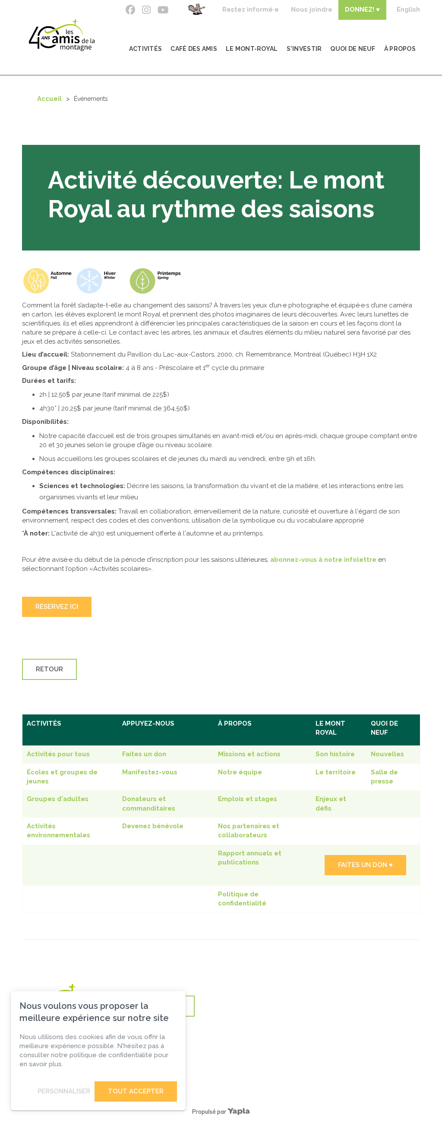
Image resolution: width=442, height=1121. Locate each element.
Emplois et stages (247, 799)
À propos (400, 48)
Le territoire (336, 772)
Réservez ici (56, 607)
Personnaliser (64, 1091)
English (408, 9)
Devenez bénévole (152, 826)
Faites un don (144, 754)
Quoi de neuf (352, 48)
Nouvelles (387, 754)
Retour (49, 669)
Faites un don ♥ (365, 865)
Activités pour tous (58, 754)
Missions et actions (249, 754)
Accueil (49, 99)
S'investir (304, 48)
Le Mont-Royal (252, 48)
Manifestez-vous (149, 772)
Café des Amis (193, 48)
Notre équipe (240, 772)
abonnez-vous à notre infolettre (323, 560)
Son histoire (335, 754)
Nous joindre (311, 9)
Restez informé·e (250, 9)
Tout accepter (136, 1091)
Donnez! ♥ (362, 9)
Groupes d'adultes (57, 799)
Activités (145, 48)
